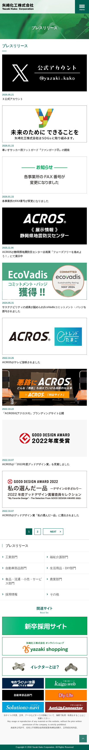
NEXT (53, 531)
